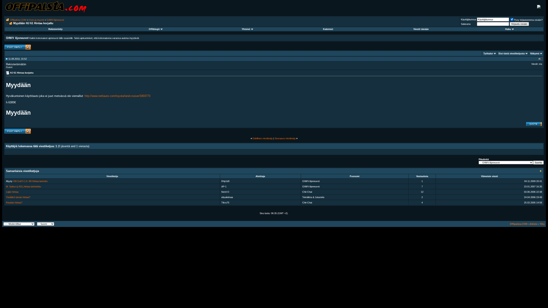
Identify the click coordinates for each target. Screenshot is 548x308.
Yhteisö (246, 29)
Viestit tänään (421, 29)
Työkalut (488, 53)
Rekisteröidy (55, 29)
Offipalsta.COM (18, 20)
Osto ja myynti (36, 20)
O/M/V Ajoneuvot (55, 20)
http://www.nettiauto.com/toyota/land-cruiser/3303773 (117, 96)
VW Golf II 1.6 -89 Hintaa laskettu (30, 181)
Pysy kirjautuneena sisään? (528, 20)
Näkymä (534, 53)
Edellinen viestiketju (263, 138)
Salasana (466, 24)
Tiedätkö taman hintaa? (18, 197)
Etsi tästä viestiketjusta (512, 53)
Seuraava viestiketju (285, 138)
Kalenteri (328, 29)
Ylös (542, 224)
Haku (508, 29)
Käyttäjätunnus (468, 19)
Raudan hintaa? (14, 202)
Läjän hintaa (12, 192)
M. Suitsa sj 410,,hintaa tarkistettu (23, 186)
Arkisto (533, 224)
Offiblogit (154, 29)
